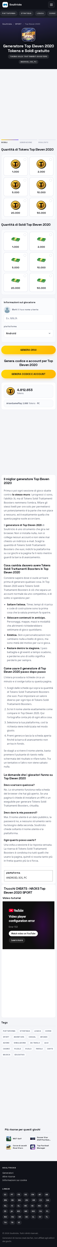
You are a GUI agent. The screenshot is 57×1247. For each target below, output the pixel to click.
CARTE (50, 1049)
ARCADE (43, 1037)
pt (12, 1194)
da (47, 1200)
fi (12, 1205)
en (32, 1194)
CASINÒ (6, 1049)
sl (33, 1217)
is (46, 1205)
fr (19, 1194)
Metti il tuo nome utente (25, 309)
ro (5, 1217)
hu (39, 1205)
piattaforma (10, 326)
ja (12, 1211)
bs (12, 1200)
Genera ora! (28, 350)
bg (19, 1200)
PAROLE (39, 1049)
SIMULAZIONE (20, 1043)
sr (20, 1217)
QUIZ (46, 1043)
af (40, 1194)
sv (40, 1217)
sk (26, 1217)
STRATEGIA (26, 13)
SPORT (18, 24)
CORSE (48, 1031)
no (33, 1211)
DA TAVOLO (35, 1043)
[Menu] (51, 5)
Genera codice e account (28, 374)
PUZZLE (17, 1049)
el (19, 1205)
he (25, 1205)
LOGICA (40, 13)
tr (12, 1222)
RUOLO (28, 1049)
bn (5, 1200)
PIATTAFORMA (9, 13)
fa (40, 1211)
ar (46, 1194)
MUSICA (6, 1055)
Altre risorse (8, 1176)
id (5, 1211)
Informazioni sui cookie (14, 1180)
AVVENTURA (19, 1037)
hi (32, 1205)
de (25, 1194)
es (5, 1194)
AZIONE (6, 1043)
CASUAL (32, 1037)
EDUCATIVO (19, 1055)
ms (25, 1211)
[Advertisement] (28, 103)
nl (5, 1205)
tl (47, 1217)
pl (47, 1211)
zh (26, 1200)
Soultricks (7, 24)
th (5, 1222)
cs (41, 1200)
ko (18, 1211)
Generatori (8, 1172)
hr (33, 1200)
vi (19, 1222)
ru (12, 1217)
